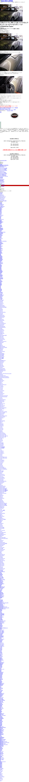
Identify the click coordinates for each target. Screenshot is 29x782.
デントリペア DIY (3, 434)
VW (0, 282)
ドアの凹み (2, 442)
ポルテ (1, 521)
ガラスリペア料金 (3, 172)
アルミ (1, 318)
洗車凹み (1, 695)
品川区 (1, 624)
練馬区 (1, 711)
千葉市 (15, 109)
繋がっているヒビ (3, 715)
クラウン (1, 367)
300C (1, 208)
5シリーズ (1, 215)
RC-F (1, 266)
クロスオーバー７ (3, 370)
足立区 (1, 736)
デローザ (1, 431)
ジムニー (1, 391)
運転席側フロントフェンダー (4, 742)
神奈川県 (1, 704)
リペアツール (2, 547)
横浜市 (1, 682)
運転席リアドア (2, 740)
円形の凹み (2, 596)
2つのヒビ (1, 205)
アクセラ (1, 309)
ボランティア (2, 516)
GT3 (0, 246)
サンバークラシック (3, 384)
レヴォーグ (2, 559)
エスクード (2, 331)
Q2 (0, 264)
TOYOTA (1, 278)
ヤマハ (1, 536)
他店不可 (1, 580)
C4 (0, 227)
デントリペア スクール (4, 435)
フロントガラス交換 (3, 200)
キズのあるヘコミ (3, 360)
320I (0, 211)
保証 (0, 585)
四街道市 (1, 625)
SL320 (1, 274)
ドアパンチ (2, 444)
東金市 (1, 677)
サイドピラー (2, 380)
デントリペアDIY (2, 433)
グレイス (1, 371)
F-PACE (1, 242)
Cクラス (1, 238)
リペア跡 (1, 548)
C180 (1, 225)
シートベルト (2, 390)
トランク (1, 440)
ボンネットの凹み (3, 519)
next (0, 112)
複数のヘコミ (2, 729)
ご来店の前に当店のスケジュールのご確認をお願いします (14, 149)
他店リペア (2, 578)
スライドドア (2, 413)
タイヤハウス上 (2, 416)
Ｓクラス (1, 778)
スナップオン (2, 408)
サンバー (1, 383)
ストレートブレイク (3, 407)
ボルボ (1, 517)
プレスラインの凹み (3, 504)
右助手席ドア (2, 621)
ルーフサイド (2, 555)
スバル (1, 409)
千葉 (0, 611)
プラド (1, 499)
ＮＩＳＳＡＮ (2, 776)
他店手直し (2, 581)
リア (0, 539)
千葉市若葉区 (2, 614)
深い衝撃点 (2, 699)
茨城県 (1, 724)
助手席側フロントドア (3, 606)
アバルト (1, 314)
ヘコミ (12, 109)
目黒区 (1, 703)
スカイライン (2, 400)
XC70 (1, 290)
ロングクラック (2, 197)
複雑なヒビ (2, 733)
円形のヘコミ (2, 595)
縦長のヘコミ (2, 713)
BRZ (0, 223)
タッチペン (2, 417)
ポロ (0, 522)
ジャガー (1, 392)
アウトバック (2, 305)
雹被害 (1, 763)
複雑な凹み (2, 734)
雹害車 (1, 762)
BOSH (1, 222)
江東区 (1, 691)
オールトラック (2, 339)
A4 (0, 218)
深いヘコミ (2, 697)
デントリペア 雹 (3, 436)
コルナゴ (1, 374)
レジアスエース (2, 558)
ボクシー (1, 515)
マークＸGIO (2, 527)
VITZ (1, 280)
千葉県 (1, 615)
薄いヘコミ (2, 726)
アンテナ (1, 321)
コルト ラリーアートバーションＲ (5, 373)
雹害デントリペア (3, 761)
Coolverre (1, 233)
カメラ (1, 344)
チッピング (2, 425)
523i (0, 214)
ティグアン (2, 428)
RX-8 (1, 269)
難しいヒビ (2, 757)
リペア (1, 546)
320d (1, 210)
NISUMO (1, 259)
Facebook (8, 110)
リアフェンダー (2, 542)
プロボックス (2, 507)
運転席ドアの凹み (3, 739)
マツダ (1, 524)
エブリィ (1, 334)
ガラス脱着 (2, 358)
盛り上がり (2, 702)
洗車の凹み (2, 694)
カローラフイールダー (3, 347)
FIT (0, 245)
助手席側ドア (2, 605)
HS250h (1, 249)
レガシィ (1, 556)
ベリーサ (1, 511)
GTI (0, 247)
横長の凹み (2, 684)
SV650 (1, 276)
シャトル (1, 388)
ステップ (1, 404)
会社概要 (1, 177)
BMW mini (1, 221)
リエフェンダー (2, 544)
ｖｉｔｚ (1, 779)
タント (1, 419)
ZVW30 (1, 292)
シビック (1, 387)
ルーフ (1, 553)
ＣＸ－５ (1, 770)
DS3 (0, 240)
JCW (0, 251)
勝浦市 (1, 609)
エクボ (1, 328)
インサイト (2, 322)
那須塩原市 (2, 745)
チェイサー (2, 423)
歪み (0, 687)
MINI (0, 255)
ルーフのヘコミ (2, 554)
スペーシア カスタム (3, 411)
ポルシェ (1, 520)
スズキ (1, 402)
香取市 (1, 766)
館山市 (1, 765)
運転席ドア (2, 738)
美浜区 (1, 716)
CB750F (1, 229)
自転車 (1, 719)
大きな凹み (2, 632)
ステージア (2, 406)
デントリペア (2, 109)
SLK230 (1, 275)
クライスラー (2, 366)
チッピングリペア (3, 196)
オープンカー (2, 338)
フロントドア (2, 492)
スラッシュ (2, 414)
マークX (1, 525)
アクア (1, 308)
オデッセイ (2, 336)
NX (0, 261)
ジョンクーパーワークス (4, 395)
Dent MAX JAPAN (3, 160)
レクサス (1, 557)
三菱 (0, 572)
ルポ (0, 552)
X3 (0, 287)
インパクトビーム (3, 323)
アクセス (1, 178)
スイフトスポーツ (3, 399)
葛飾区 (1, 725)
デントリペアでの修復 (3, 168)
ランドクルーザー (3, 537)
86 (0, 216)
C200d (1, 226)
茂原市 (1, 723)
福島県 (1, 705)
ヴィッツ (1, 566)
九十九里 (1, 576)
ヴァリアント (2, 565)
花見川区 (1, 721)
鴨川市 (1, 767)
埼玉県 (1, 626)
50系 (1, 213)
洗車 (0, 692)
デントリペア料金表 (3, 169)
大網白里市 (2, 635)
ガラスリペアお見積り (3, 173)
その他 (1, 193)
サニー (1, 382)
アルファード (2, 317)
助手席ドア (2, 601)
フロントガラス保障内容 (4, 490)
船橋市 (1, 720)
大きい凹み (2, 630)
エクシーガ (2, 325)
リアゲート (2, 540)
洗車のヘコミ (2, 693)
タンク (1, 418)
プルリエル (2, 501)
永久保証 (1, 688)
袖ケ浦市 (1, 728)
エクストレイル (2, 326)
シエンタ (1, 385)
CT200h (1, 235)
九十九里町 (2, 577)
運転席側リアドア (3, 743)
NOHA (1, 260)
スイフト (1, 398)
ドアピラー (2, 445)
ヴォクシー (2, 569)
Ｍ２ (0, 772)
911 (0, 217)
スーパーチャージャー (3, 415)
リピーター (2, 545)
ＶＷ (0, 780)
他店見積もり (2, 583)
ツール (1, 426)
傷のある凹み (2, 587)
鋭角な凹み (2, 753)
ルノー (1, 551)
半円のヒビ (2, 616)
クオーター (2, 365)
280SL (1, 203)
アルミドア (2, 319)
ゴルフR (1, 379)
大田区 (1, 634)
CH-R (1, 230)
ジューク (1, 394)
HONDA (1, 248)
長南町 (1, 756)
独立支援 (1, 701)
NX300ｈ (1, 262)
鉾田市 (1, 749)
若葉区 (1, 722)
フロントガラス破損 (3, 491)
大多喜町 (1, 633)
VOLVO (1, 281)
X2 (0, 286)
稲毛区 (1, 706)
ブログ (1, 183)
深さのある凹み (2, 700)
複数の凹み (2, 730)
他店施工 (1, 582)
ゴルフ (1, 378)
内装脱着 (1, 592)
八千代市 (1, 588)
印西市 (1, 617)
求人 (0, 689)
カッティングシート (3, 341)
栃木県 (1, 681)
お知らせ (1, 192)
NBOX (1, 257)
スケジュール (2, 179)
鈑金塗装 (1, 748)
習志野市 (1, 717)
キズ (0, 359)
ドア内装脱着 (2, 447)
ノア (0, 448)
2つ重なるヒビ (2, 206)
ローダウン (2, 562)
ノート (1, 449)
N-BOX (1, 256)
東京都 (1, 676)
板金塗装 (1, 679)
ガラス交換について (3, 174)
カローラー (2, 348)
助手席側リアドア (3, 608)
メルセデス (2, 533)
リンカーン (2, 550)
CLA (0, 231)
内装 (0, 591)
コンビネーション (3, 375)
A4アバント (2, 219)
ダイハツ (6, 109)
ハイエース (2, 450)
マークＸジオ (2, 528)
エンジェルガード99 (3, 335)
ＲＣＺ (1, 777)
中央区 (1, 575)
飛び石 (1, 764)
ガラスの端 (2, 355)
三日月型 (1, 570)
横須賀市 (1, 685)
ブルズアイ (2, 495)
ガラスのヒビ (2, 353)
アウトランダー (2, 306)
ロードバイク (2, 564)
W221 (1, 284)
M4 (0, 254)
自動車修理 (2, 718)
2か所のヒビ (2, 204)
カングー (1, 350)
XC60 (1, 289)
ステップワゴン (2, 405)
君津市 (1, 623)
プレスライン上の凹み (3, 505)
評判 (0, 735)
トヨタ (1, 438)
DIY (0, 239)
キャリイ (1, 363)
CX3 (0, 237)
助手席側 (1, 604)
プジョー (1, 497)
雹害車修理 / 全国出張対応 (4, 165)
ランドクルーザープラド (4, 538)
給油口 (1, 709)
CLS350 (1, 232)
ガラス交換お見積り (3, 175)
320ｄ (1, 212)
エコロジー (2, 329)
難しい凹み (2, 759)
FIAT (0, 244)
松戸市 (1, 678)
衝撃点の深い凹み (3, 727)
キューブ (1, 364)
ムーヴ (1, 531)
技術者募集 (2, 180)
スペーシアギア (2, 412)
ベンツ (1, 512)
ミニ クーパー (2, 530)
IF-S (0, 250)
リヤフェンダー (2, 549)
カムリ (1, 343)
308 (0, 209)
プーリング (2, 508)
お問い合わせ (2, 181)
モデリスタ (2, 535)
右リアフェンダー (3, 620)
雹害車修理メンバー (3, 166)
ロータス (1, 561)
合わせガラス (2, 622)
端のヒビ (1, 707)
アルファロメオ (2, 316)
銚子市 (1, 750)
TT (0, 279)
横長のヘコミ (2, 683)
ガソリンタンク (2, 351)
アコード (1, 311)
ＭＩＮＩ (1, 773)
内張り (1, 590)
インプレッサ (2, 324)
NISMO (1, 258)
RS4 (0, 268)
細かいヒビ (2, 708)
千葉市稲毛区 (2, 613)
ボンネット (2, 518)
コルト (1, 372)
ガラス (1, 352)
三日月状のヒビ (2, 571)
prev (0, 111)
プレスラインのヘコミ (3, 503)
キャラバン (2, 362)
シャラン (1, 389)
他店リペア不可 (2, 579)
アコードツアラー (3, 312)
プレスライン (2, 502)
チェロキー (2, 424)
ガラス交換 (2, 357)
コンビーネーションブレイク (4, 377)
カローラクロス (2, 346)
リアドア (1, 541)
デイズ (1, 430)
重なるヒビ (2, 746)
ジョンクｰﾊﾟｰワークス (3, 396)
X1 (0, 285)
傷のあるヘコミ (2, 586)
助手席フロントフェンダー (4, 602)
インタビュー (2, 182)
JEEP (1, 252)
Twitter (12, 110)
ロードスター (2, 563)
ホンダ (1, 514)
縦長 (0, 712)
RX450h (1, 271)
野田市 (1, 747)
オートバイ (2, 337)
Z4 (0, 291)
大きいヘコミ (2, 629)
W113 (1, 283)
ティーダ (1, 429)
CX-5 (1, 236)
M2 (0, 253)
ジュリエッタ (2, 393)
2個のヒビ (1, 207)
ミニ (0, 529)
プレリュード (2, 506)
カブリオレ (2, 342)
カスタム (1, 340)
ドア (9, 109)
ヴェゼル (1, 567)
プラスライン (2, 498)
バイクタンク (2, 199)
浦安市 (1, 696)
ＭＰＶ (1, 774)
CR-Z (1, 234)
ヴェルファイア (2, 568)
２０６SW (1, 768)
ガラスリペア (2, 171)
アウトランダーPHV (3, 307)
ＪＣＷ (1, 771)
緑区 (0, 710)
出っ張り (1, 599)
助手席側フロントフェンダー (4, 607)
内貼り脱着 (2, 593)
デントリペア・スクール (4, 176)
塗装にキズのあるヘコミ (4, 627)
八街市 (1, 589)
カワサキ (1, 349)
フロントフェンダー (3, 493)
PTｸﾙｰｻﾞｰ (1, 263)
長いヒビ (1, 754)
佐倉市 (1, 584)
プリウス (1, 500)
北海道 (1, 610)
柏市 (0, 680)
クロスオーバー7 (2, 369)
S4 (0, 273)
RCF (0, 267)
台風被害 (1, 619)
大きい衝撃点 (2, 631)
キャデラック (2, 361)
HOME (1, 164)
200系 (1, 202)
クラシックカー (2, 368)
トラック (1, 439)
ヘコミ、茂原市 (2, 510)
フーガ (1, 494)
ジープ (1, 397)
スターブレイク (2, 403)
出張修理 (1, 600)
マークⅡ (1, 526)
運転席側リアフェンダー (4, 744)
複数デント (2, 731)
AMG (1, 220)
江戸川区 (1, 690)
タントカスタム (2, 420)
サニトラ (1, 381)
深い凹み (1, 698)
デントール (2, 437)
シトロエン (2, 386)
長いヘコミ (2, 755)
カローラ (1, 345)
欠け (0, 686)
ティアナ (1, 427)
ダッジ (1, 422)
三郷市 (1, 573)
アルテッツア (2, 315)
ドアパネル (2, 443)
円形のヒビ (2, 594)
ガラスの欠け (2, 354)
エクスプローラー (3, 327)
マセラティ (2, 523)
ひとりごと (2, 194)
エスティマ (2, 332)
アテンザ (1, 313)
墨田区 (1, 628)
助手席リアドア (2, 603)
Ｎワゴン (1, 775)
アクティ (1, 310)
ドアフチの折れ (2, 446)
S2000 (1, 272)
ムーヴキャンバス (3, 532)
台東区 (1, 618)
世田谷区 (1, 574)
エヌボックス (2, 333)
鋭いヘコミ (2, 751)
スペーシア (2, 410)
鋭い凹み (1, 752)
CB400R (1, 228)
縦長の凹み (2, 714)
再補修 (1, 597)
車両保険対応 (2, 737)
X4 (0, 288)
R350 (1, 265)
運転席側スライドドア (3, 741)
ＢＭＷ (1, 769)
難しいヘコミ (2, 758)
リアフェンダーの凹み (3, 543)
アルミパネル (2, 320)
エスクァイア (2, 330)
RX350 (1, 270)
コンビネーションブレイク (4, 376)
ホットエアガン (2, 513)
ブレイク (1, 496)
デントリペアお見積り (3, 170)
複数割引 (1, 732)
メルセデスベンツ (3, 534)
